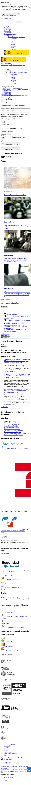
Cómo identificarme (9, 744)
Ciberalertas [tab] (4, 346)
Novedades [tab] (4, 306)
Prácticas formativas (12, 314)
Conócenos (7, 26)
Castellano (17, 72)
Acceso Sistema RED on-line (12, 423)
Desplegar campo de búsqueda (17, 65)
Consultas (6, 35)
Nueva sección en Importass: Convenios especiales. (15, 330)
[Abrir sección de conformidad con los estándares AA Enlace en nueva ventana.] (15, 769)
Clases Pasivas (8, 32)
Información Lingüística (10, 753)
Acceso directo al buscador (9, 88)
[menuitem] (17, 783)
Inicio (6, 25)
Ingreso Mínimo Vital (10, 421)
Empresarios (7, 31)
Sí (4, 121)
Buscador (19, 88)
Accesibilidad (8, 752)
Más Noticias (4, 407)
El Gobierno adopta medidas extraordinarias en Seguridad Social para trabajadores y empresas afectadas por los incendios (17, 376)
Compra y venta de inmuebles (12, 429)
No (5, 122)
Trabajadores (7, 28)
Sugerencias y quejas (10, 34)
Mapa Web (7, 746)
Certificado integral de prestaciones (13, 430)
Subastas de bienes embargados (12, 432)
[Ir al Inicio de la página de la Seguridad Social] (6, 18)
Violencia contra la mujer (11, 426)
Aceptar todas (4, 14)
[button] (15, 98)
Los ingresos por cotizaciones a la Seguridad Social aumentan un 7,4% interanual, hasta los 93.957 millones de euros (16, 390)
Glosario (6, 747)
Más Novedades (5, 334)
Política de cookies (9, 764)
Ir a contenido (4, 65)
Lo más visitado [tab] (5, 337)
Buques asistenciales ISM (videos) (13, 435)
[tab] (7, 143)
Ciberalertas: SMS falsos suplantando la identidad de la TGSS (14, 324)
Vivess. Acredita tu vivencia (11, 427)
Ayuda (6, 750)
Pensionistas (7, 29)
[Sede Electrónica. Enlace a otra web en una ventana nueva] (12, 444)
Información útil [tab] (5, 335)
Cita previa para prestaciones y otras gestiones (16, 433)
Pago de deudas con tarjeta (11, 424)
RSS (5, 755)
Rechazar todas (14, 14)
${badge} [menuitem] (9, 777)
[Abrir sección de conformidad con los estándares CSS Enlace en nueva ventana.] (15, 772)
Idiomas (16, 37)
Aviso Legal (7, 762)
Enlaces (6, 749)
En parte (6, 124)
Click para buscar (23, 89)
